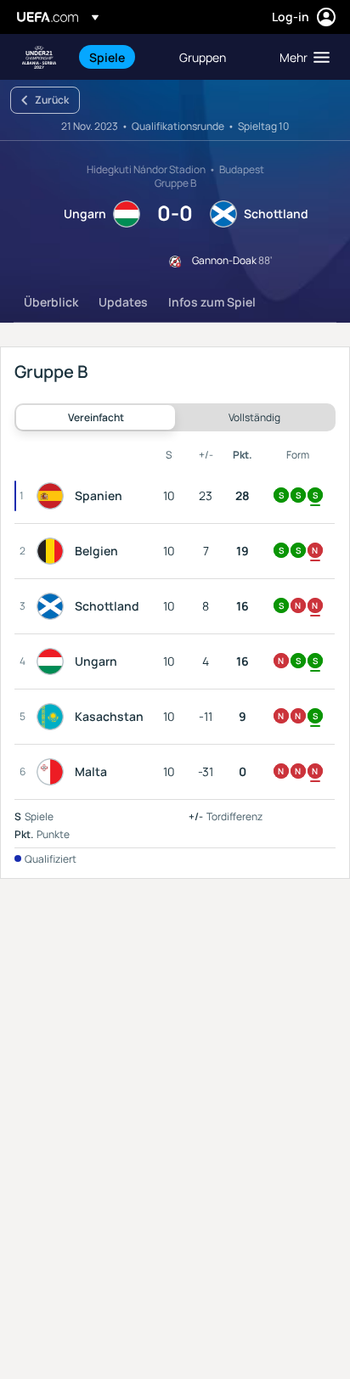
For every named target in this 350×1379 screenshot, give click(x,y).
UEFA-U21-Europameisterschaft (39, 57)
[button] (300, 57)
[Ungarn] (54, 661)
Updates (123, 302)
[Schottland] (54, 606)
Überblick (51, 302)
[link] (107, 57)
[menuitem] (119, 57)
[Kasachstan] (54, 716)
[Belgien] (54, 551)
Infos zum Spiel (212, 302)
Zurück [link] (52, 100)
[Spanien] (54, 495)
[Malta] (54, 771)
